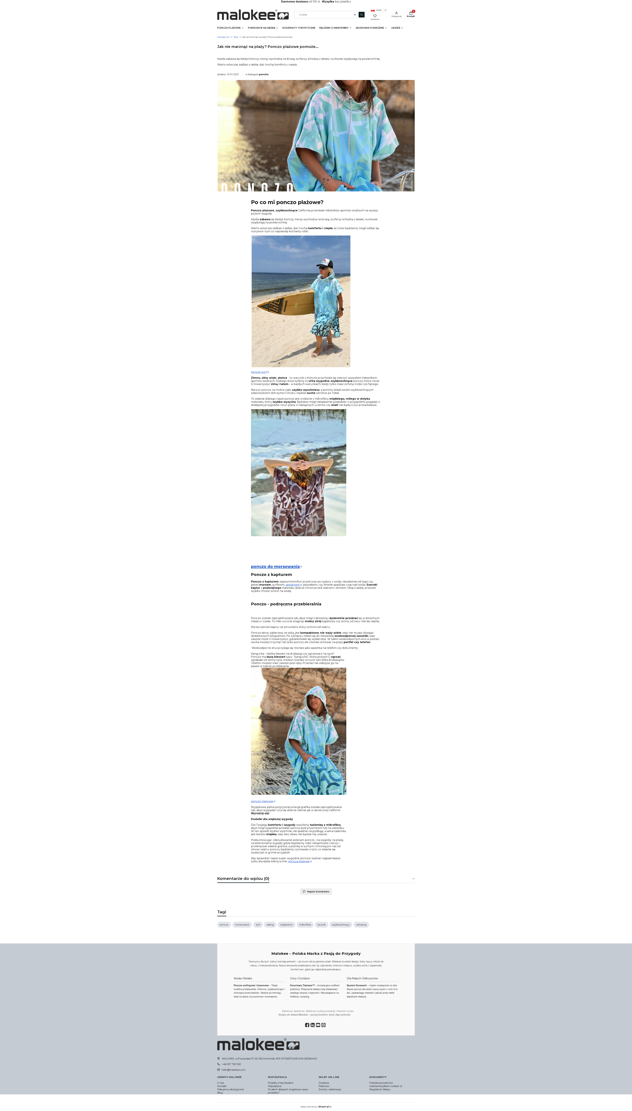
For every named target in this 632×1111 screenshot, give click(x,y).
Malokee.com (223, 37)
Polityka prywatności (381, 1082)
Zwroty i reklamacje (330, 1089)
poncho (264, 74)
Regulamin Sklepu (379, 1089)
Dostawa (324, 1082)
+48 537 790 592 (231, 1064)
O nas (220, 1082)
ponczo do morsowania (275, 566)
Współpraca (274, 1086)
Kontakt (221, 1086)
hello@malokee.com (234, 1069)
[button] (362, 14)
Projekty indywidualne (280, 1082)
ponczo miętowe (262, 801)
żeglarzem (293, 584)
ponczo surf (259, 372)
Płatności (324, 1086)
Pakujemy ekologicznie (230, 1089)
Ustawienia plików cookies (384, 1086)
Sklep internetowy (315, 1106)
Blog (236, 37)
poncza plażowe (299, 861)
